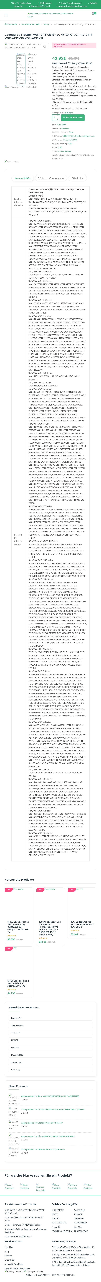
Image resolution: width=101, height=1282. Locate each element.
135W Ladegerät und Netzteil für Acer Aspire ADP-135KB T (18, 983)
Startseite (12, 24)
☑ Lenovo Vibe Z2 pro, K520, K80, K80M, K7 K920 (24, 1219)
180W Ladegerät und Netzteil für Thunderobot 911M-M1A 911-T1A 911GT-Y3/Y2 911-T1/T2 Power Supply (50, 928)
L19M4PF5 (79, 1218)
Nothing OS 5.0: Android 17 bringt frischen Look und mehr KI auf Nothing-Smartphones (73, 1256)
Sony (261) (15, 1070)
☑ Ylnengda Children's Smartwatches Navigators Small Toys (26, 1230)
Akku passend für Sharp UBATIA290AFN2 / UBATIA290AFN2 (48, 1136)
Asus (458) (15, 1033)
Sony (46, 24)
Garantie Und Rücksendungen (17, 1268)
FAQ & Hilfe (78, 178)
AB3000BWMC (81, 1231)
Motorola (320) (17, 1055)
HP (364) (14, 1040)
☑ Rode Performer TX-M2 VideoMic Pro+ (23, 1225)
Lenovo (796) (16, 1018)
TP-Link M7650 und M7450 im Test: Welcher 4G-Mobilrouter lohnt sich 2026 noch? (73, 1248)
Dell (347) (15, 1047)
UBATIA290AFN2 (59, 1222)
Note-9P (55, 1218)
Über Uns (9, 1247)
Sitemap (8, 1255)
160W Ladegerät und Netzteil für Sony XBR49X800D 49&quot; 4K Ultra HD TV (18, 927)
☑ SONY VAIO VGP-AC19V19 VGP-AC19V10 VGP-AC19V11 (25, 1211)
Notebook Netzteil (30, 24)
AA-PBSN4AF (80, 1210)
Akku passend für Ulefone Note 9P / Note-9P (42, 1123)
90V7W (55, 1214)
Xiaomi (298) (16, 1062)
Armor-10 (56, 1227)
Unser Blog (9, 1260)
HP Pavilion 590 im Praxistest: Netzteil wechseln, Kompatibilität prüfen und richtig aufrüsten (73, 1263)
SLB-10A (78, 1227)
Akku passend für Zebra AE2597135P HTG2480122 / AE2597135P (50, 1096)
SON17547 (61, 124)
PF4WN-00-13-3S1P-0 (62, 1231)
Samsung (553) (17, 1025)
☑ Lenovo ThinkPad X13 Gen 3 (18, 1236)
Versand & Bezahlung (14, 1264)
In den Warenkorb (73, 117)
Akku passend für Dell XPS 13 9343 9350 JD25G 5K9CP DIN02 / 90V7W (53, 1109)
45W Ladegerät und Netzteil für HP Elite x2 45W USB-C (82, 924)
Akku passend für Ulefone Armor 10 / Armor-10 (43, 1149)
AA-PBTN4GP (80, 1222)
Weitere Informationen (51, 178)
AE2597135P (58, 1210)
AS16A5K (78, 1214)
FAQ (7, 1251)
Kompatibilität (22, 178)
